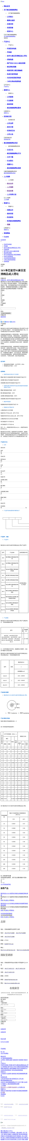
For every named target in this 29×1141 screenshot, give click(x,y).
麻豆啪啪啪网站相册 (14, 168)
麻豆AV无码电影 (10, 1132)
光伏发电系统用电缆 (14, 78)
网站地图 (3, 1132)
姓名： (3, 1007)
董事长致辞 (11, 20)
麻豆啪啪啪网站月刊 (14, 153)
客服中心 (7, 203)
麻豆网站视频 (11, 67)
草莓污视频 (24, 1139)
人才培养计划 (11, 194)
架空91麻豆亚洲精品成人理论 (17, 56)
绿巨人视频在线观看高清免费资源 (12, 1137)
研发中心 (10, 31)
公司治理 (10, 123)
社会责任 (10, 160)
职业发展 (10, 191)
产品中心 (7, 41)
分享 (3, 321)
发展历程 (10, 24)
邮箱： (3, 1014)
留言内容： (4, 1002)
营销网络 (7, 233)
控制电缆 (10, 59)
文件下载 (10, 157)
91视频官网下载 (16, 1134)
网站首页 (7, 6)
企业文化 (10, 150)
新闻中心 (7, 90)
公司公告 (10, 134)
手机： (3, 1011)
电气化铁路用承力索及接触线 (12, 254)
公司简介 (10, 17)
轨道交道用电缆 (12, 74)
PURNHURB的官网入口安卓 (13, 1139)
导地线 (9, 52)
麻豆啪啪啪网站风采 (11, 143)
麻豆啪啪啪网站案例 (14, 108)
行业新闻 (10, 100)
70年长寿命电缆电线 (14, 81)
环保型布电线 (11, 48)
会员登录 (3, 239)
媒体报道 (10, 104)
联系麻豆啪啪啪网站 (14, 221)
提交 (2, 1023)
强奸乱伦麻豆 (7, 1134)
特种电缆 (6, 261)
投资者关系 (8, 116)
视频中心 (10, 164)
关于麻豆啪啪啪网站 (11, 10)
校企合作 (10, 183)
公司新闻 (10, 97)
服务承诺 (10, 213)
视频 (8, 224)
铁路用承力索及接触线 (14, 70)
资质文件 (8, 321)
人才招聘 (7, 176)
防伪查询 (10, 217)
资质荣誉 (10, 27)
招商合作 (10, 210)
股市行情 (10, 127)
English (6, 236)
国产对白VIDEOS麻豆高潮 (16, 63)
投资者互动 (11, 130)
